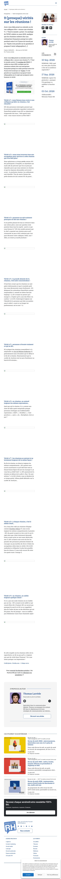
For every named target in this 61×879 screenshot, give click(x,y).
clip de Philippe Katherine (22, 351)
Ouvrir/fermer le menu (56, 3)
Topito (23, 71)
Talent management (17, 13)
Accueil (5, 9)
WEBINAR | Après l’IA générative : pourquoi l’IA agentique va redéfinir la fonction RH (49, 82)
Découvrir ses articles (37, 716)
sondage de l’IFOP (24, 62)
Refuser (40, 874)
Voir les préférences (52, 874)
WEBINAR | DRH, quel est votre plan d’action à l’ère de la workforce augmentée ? (49, 67)
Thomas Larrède (51, 41)
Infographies (7, 13)
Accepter (28, 874)
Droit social (25, 13)
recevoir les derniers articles (19, 670)
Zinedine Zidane (14, 529)
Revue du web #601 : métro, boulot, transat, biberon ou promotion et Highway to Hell (41, 763)
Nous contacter (25, 831)
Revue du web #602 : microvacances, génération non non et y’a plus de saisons (41, 743)
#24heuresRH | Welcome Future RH (48, 96)
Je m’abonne (30, 812)
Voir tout (55, 54)
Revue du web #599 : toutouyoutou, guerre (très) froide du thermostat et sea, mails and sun (41, 783)
